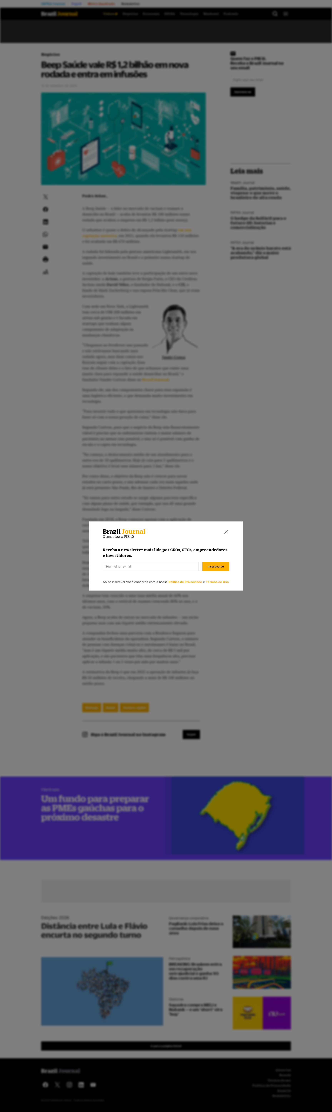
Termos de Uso (217, 582)
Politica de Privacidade (185, 582)
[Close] (226, 531)
